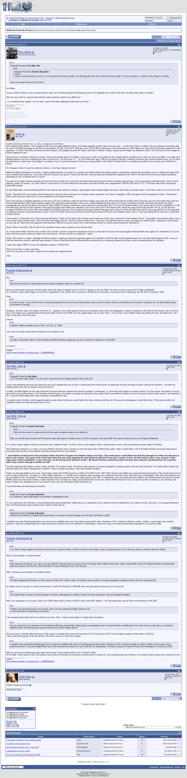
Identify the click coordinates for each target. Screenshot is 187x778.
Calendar (152, 24)
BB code (9, 721)
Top (183, 767)
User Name (149, 17)
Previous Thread (88, 704)
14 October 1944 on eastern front (18, 744)
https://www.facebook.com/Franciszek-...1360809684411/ (30, 352)
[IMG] (8, 725)
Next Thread (100, 704)
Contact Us (154, 767)
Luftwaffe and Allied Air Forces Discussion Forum (26, 18)
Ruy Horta (25, 52)
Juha (18, 134)
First (164, 37)
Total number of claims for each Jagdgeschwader (23, 740)
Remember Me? (175, 18)
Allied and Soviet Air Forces (65, 18)
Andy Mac (25, 676)
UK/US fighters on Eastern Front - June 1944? (22, 747)
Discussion (49, 18)
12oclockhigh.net (166, 767)
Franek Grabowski (17, 270)
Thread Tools (162, 41)
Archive (177, 767)
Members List (81, 24)
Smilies (8, 723)
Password (148, 21)
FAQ (23, 24)
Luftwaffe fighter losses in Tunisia (18, 751)
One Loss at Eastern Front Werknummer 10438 (23, 754)
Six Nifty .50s (14, 366)
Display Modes (175, 41)
